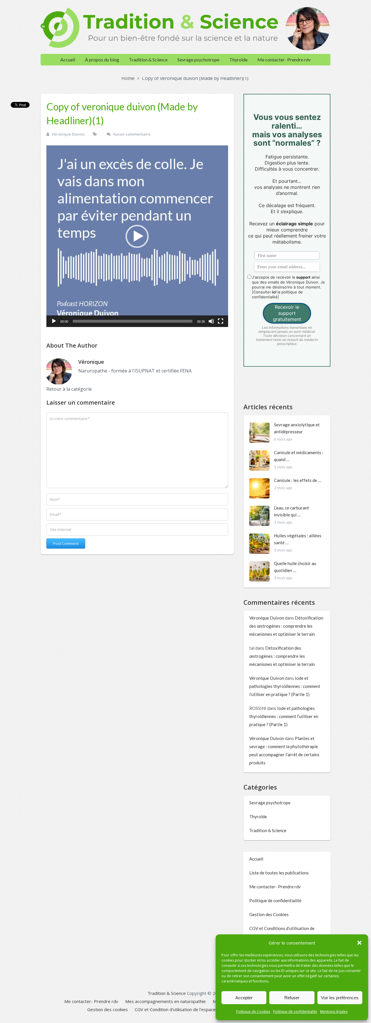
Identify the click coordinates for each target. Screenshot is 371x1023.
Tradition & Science (148, 59)
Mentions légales (334, 1011)
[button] (359, 943)
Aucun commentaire (131, 134)
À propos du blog (102, 59)
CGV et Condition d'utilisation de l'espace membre (184, 1009)
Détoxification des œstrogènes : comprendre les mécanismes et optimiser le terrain (286, 626)
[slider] (132, 321)
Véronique (91, 361)
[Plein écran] (220, 321)
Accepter (243, 997)
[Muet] (211, 321)
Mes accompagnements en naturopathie (165, 1001)
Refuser (291, 997)
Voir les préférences (340, 997)
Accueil (67, 59)
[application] (137, 236)
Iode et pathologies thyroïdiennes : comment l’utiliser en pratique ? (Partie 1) (284, 686)
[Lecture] (54, 321)
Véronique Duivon (68, 134)
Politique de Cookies (253, 1011)
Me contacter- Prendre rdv (284, 59)
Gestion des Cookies (269, 914)
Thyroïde (238, 59)
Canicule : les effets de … (297, 480)
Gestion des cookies (107, 1009)
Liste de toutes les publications (279, 872)
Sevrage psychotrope (198, 59)
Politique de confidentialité (295, 1011)
